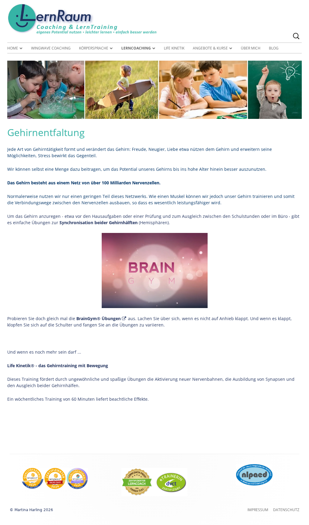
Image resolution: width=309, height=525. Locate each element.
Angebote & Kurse (210, 48)
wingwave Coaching (51, 48)
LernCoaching (136, 48)
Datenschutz (286, 509)
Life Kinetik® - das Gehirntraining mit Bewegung (57, 365)
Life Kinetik (174, 48)
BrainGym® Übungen (101, 318)
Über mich (250, 48)
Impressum (257, 509)
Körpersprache (93, 48)
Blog (274, 48)
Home (12, 48)
